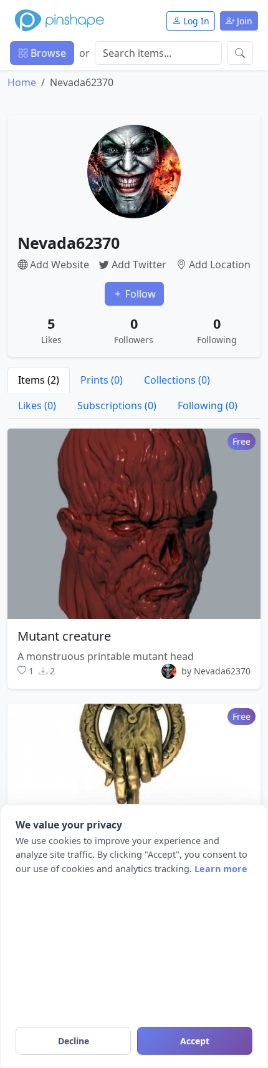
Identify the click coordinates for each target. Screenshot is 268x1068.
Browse (47, 53)
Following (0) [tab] (207, 405)
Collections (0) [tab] (177, 380)
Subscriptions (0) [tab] (116, 405)
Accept (194, 1041)
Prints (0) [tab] (101, 380)
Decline (73, 1041)
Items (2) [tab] (38, 380)
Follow (139, 294)
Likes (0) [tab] (37, 405)
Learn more (220, 869)
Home (21, 82)
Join (243, 21)
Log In (195, 21)
